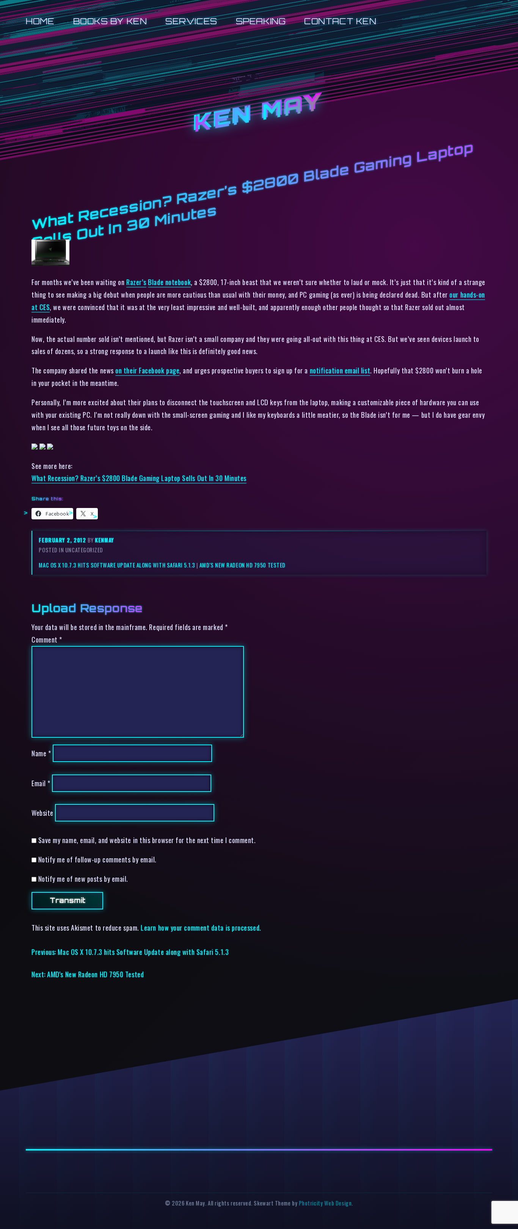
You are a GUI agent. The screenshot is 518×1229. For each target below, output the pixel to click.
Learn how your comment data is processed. (201, 927)
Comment (46, 639)
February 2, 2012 (63, 540)
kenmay (104, 540)
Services (191, 21)
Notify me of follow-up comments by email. (97, 859)
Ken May (259, 113)
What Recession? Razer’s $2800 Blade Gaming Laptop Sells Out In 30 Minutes (138, 478)
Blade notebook (169, 282)
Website (42, 812)
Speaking (261, 21)
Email (40, 783)
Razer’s (136, 282)
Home (40, 21)
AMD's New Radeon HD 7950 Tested (242, 565)
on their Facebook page (147, 370)
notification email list (340, 370)
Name (41, 753)
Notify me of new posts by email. (83, 878)
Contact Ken (340, 21)
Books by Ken (110, 21)
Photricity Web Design (325, 1203)
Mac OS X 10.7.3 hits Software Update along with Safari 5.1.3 (117, 565)
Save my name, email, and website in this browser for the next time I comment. (147, 840)
